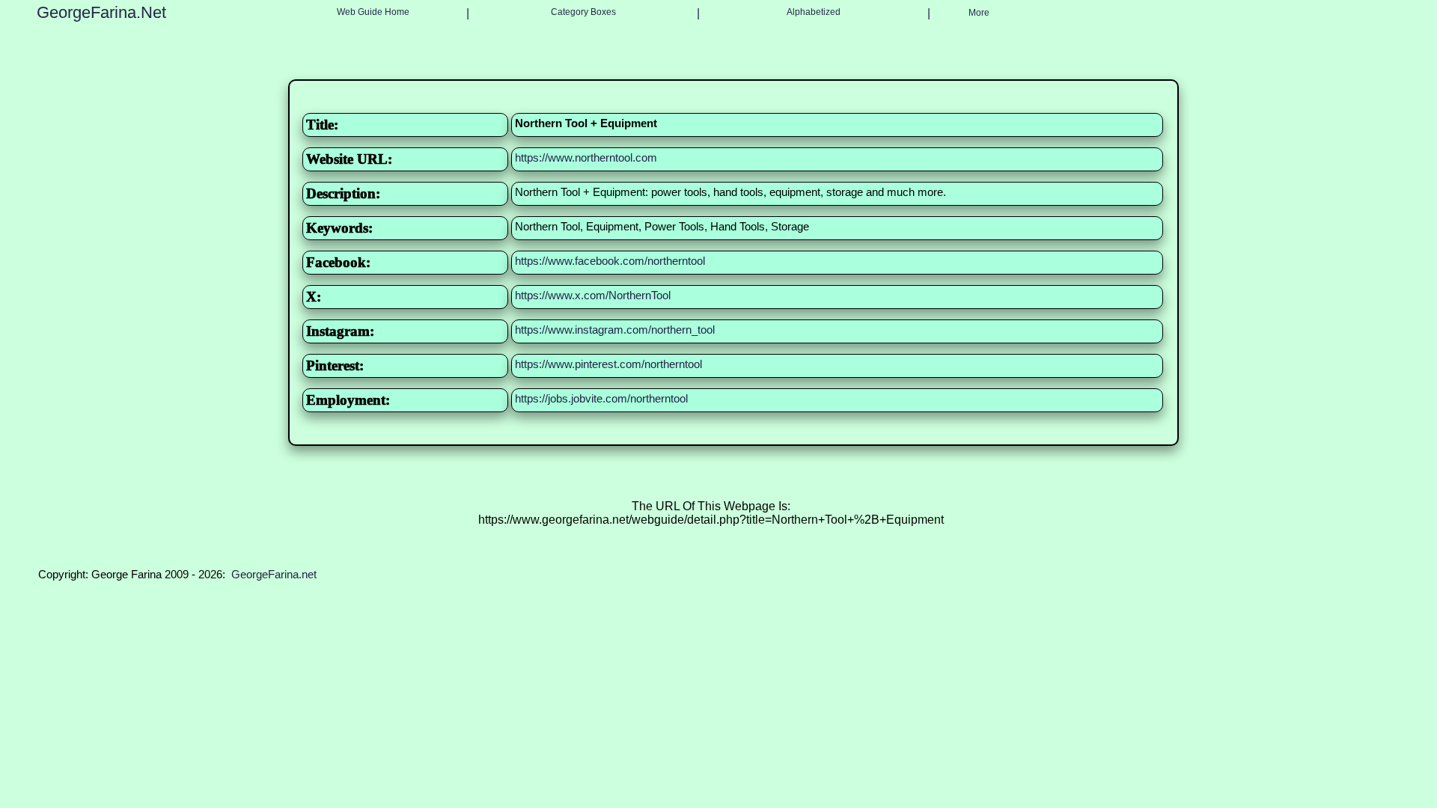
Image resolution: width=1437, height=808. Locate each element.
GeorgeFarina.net (274, 574)
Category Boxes (583, 12)
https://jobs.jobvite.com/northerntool (601, 398)
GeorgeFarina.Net (101, 12)
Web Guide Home (373, 12)
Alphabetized (813, 12)
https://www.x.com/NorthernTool (593, 295)
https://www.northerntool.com (586, 157)
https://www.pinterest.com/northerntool (608, 364)
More (978, 12)
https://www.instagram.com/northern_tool (615, 329)
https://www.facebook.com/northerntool (610, 260)
